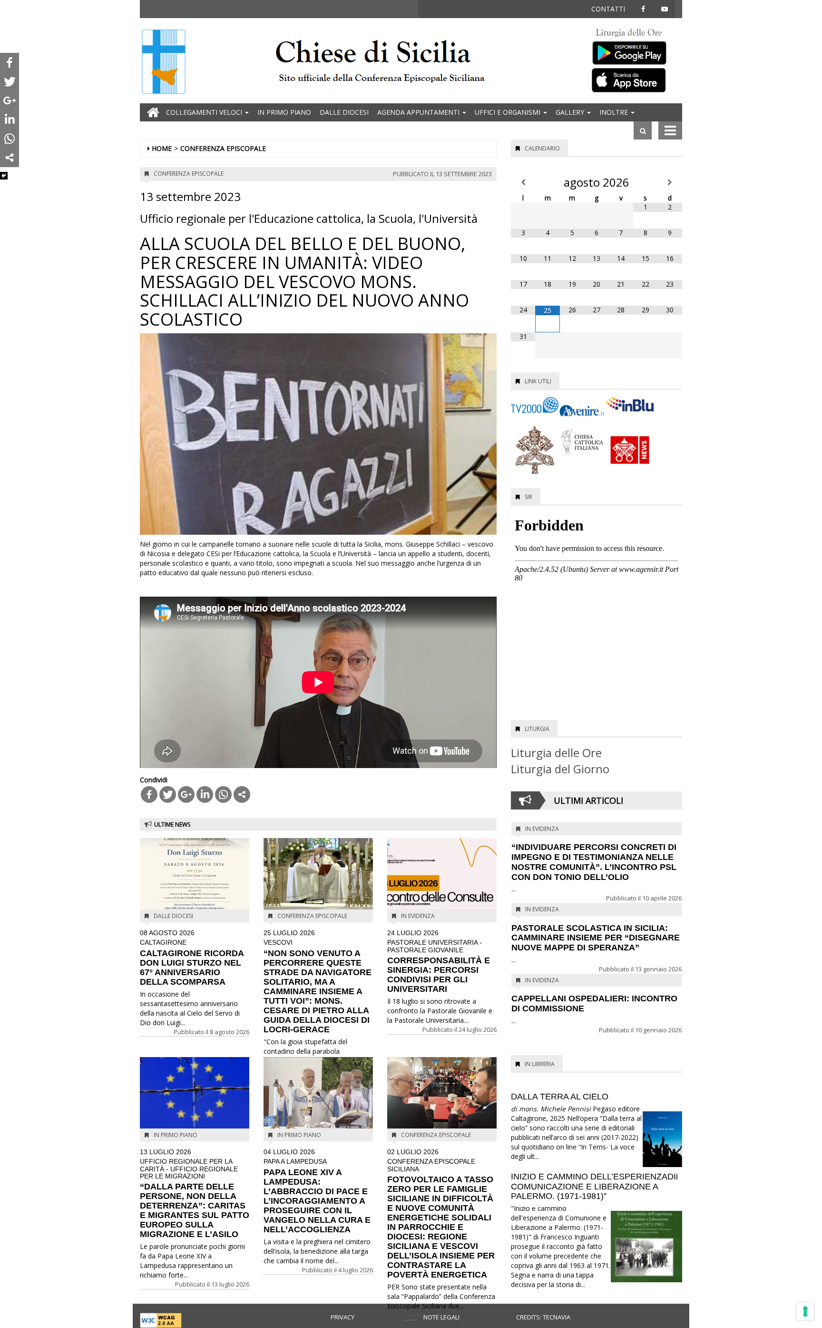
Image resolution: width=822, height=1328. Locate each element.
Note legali (441, 1317)
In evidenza (418, 916)
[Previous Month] (523, 182)
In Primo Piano (284, 112)
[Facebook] (149, 794)
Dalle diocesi (344, 112)
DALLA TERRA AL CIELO (559, 1096)
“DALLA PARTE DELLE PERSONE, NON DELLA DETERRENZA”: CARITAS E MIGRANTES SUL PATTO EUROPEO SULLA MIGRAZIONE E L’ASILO (194, 1193)
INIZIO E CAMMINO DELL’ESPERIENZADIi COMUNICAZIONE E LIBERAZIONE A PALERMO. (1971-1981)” (594, 1186)
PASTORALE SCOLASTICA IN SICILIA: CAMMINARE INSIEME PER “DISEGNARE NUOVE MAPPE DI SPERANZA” (595, 938)
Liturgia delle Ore (556, 752)
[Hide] (4, 176)
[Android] (634, 50)
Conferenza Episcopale (223, 148)
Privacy (342, 1317)
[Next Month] (670, 182)
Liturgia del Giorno (560, 769)
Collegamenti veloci (205, 112)
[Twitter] (167, 794)
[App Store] (634, 79)
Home (162, 148)
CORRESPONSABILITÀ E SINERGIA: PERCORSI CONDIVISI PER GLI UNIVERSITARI (438, 961)
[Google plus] (186, 794)
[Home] (163, 62)
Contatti (608, 8)
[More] (242, 794)
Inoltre (614, 112)
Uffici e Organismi (508, 112)
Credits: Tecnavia (543, 1317)
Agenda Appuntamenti (419, 112)
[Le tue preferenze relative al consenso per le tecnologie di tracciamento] (805, 1311)
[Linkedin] (204, 794)
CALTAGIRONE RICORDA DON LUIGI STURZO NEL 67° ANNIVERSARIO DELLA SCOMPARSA (192, 958)
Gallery (571, 112)
